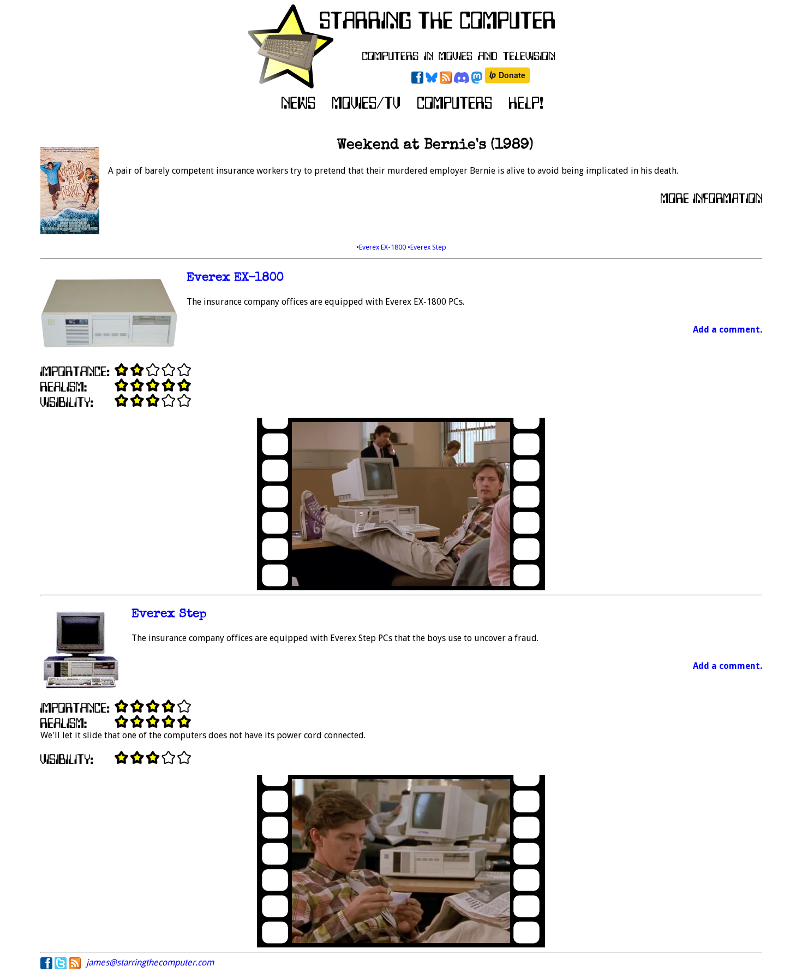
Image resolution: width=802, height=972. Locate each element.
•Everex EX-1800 (382, 247)
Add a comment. (727, 329)
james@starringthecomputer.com (150, 962)
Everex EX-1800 (235, 278)
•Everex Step (427, 247)
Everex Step (168, 614)
